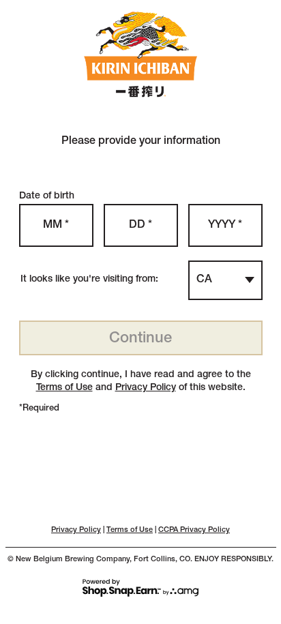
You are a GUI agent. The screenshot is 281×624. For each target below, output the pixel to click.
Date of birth (46, 196)
